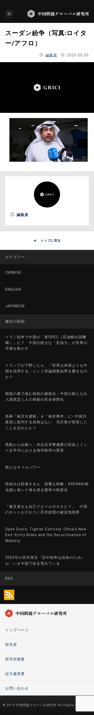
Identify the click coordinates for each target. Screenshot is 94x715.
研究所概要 (15, 659)
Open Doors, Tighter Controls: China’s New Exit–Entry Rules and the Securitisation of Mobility (45, 535)
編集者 (51, 55)
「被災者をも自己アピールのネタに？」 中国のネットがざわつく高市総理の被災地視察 (46, 509)
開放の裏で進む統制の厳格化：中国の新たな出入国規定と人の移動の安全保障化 (46, 396)
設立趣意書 (15, 674)
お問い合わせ (17, 688)
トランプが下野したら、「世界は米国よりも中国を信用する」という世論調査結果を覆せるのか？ (46, 371)
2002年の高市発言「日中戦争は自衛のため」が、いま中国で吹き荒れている (45, 560)
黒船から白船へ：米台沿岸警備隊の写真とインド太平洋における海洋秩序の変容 (46, 447)
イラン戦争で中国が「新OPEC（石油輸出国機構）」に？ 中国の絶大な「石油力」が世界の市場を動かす (46, 343)
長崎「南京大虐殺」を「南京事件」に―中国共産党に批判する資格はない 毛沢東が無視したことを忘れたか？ (46, 422)
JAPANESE (15, 306)
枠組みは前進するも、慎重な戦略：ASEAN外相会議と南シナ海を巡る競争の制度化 (47, 487)
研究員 (11, 644)
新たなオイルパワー (22, 467)
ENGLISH (13, 289)
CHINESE (13, 272)
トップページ (17, 630)
